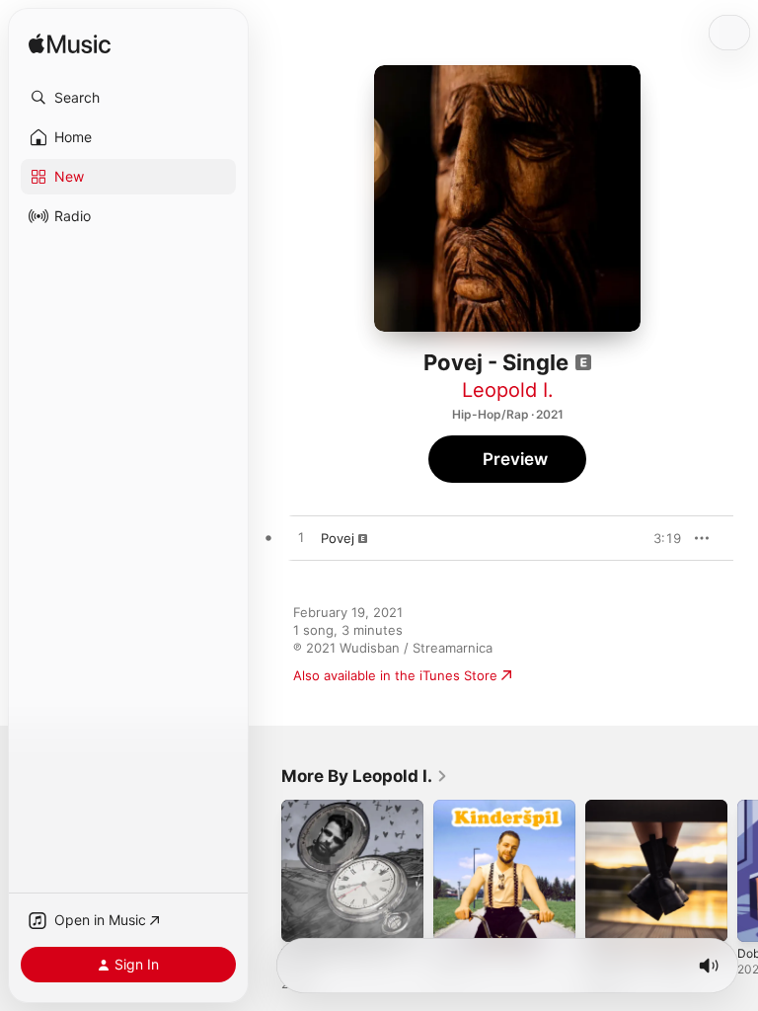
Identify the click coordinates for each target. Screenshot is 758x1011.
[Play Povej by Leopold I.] (301, 538)
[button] (128, 98)
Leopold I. (508, 390)
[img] (70, 45)
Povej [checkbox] (337, 538)
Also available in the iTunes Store (395, 675)
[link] (364, 776)
